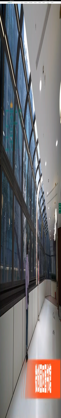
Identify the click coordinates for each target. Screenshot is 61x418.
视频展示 (44, 2)
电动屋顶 (35, 2)
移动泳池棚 (30, 2)
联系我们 (52, 2)
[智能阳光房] (10, 2)
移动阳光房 (25, 2)
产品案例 (39, 2)
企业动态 (48, 2)
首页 (22, 2)
